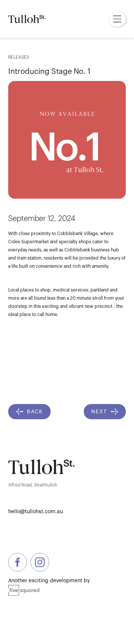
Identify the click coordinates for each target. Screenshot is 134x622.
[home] (26, 19)
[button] (117, 19)
